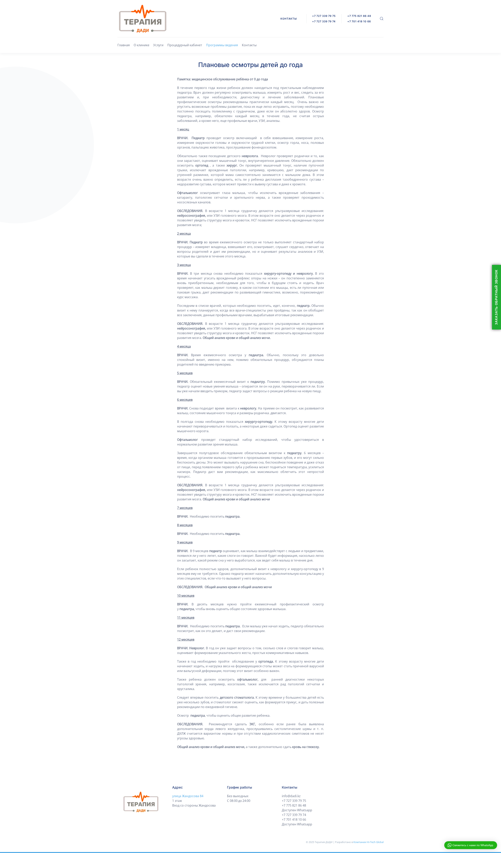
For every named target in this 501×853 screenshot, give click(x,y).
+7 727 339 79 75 (324, 15)
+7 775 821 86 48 (294, 805)
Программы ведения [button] (222, 45)
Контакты (249, 45)
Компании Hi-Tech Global (368, 842)
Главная (123, 45)
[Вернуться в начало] (142, 18)
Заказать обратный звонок (496, 297)
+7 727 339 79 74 (324, 21)
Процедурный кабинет (184, 45)
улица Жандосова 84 (187, 796)
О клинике (141, 45)
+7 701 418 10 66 (294, 819)
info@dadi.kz (291, 796)
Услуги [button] (158, 45)
